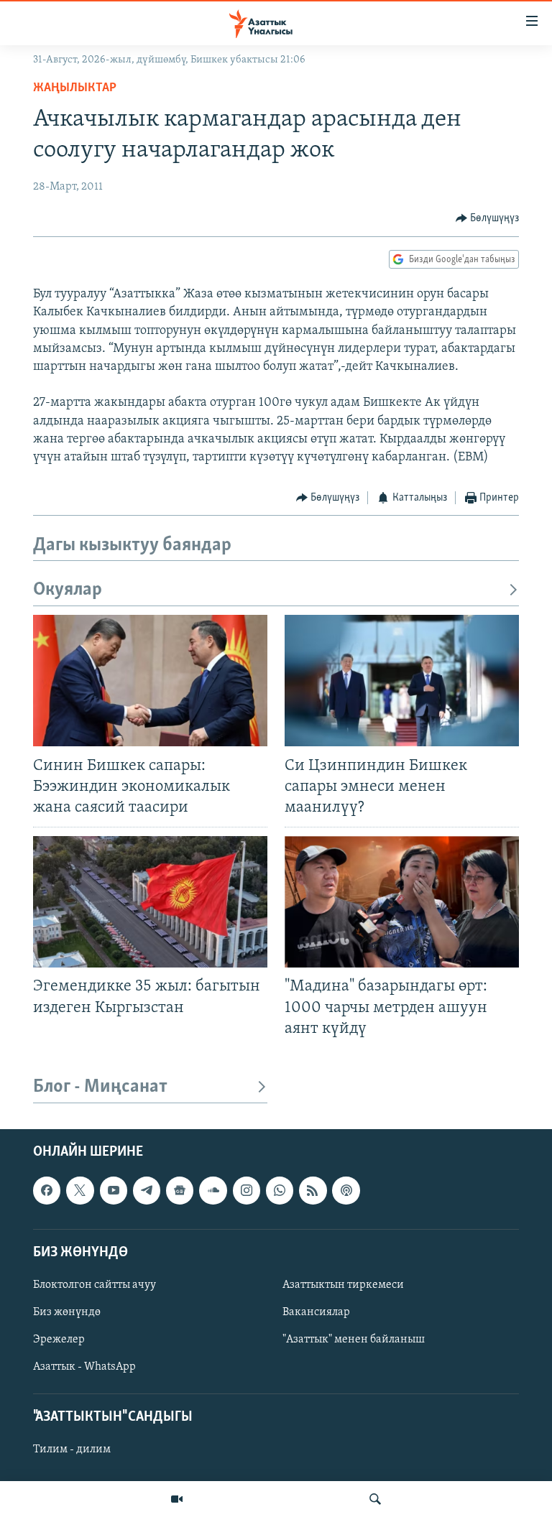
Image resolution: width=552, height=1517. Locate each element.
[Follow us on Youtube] (113, 1190)
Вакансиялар (316, 1312)
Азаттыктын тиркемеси (343, 1285)
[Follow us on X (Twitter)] (79, 1190)
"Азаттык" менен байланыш (353, 1339)
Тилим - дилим (72, 1449)
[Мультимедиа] (176, 1499)
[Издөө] (375, 1499)
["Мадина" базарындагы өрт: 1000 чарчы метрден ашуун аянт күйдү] (402, 902)
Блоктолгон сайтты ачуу (94, 1285)
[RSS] (312, 1190)
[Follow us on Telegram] (146, 1190)
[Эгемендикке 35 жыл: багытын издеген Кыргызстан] (150, 902)
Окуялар (67, 590)
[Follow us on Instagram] (246, 1190)
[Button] (488, 218)
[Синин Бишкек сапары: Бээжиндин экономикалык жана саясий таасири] (150, 680)
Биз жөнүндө (67, 1312)
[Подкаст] (345, 1190)
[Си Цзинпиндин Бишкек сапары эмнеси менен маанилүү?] (402, 680)
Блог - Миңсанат (100, 1087)
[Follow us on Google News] (179, 1190)
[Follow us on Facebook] (46, 1190)
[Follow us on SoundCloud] (212, 1190)
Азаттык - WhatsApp (84, 1367)
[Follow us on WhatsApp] (279, 1190)
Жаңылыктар (74, 88)
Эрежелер (59, 1339)
